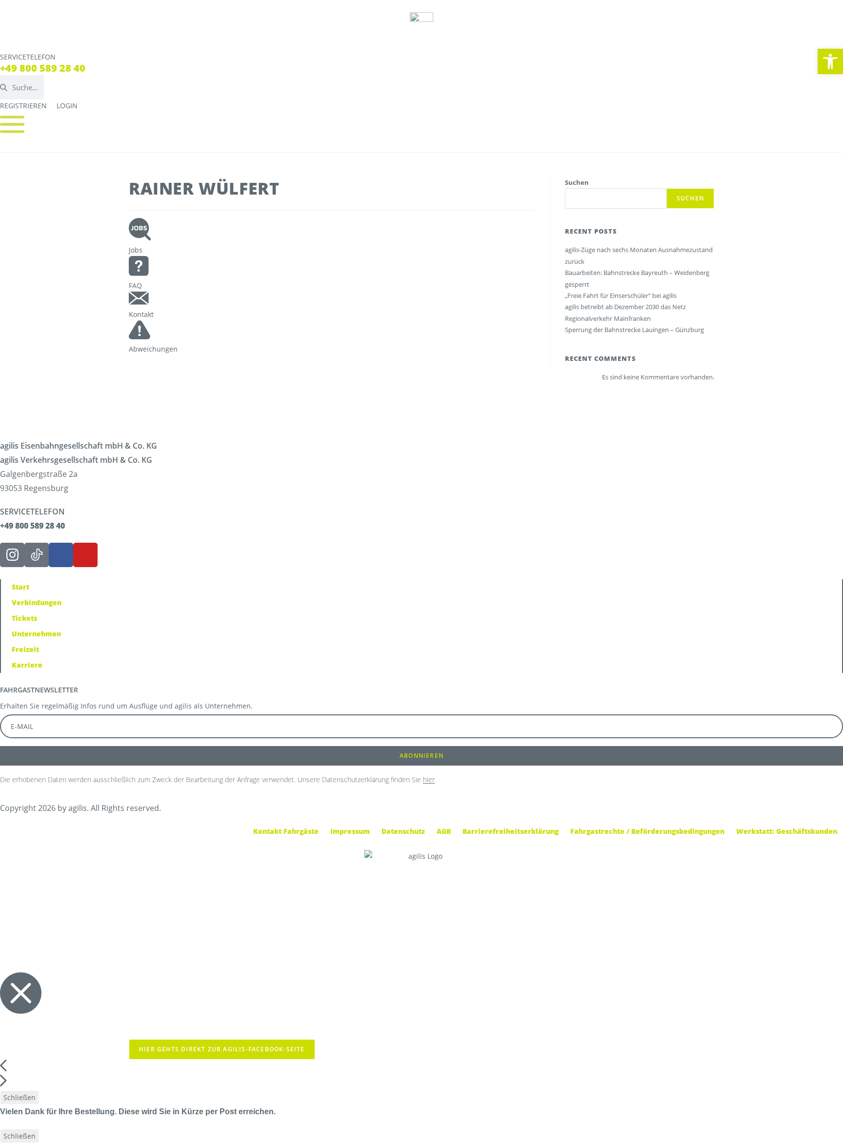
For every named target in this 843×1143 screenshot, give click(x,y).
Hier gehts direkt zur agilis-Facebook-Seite (222, 1049)
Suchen (577, 182)
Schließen (19, 1097)
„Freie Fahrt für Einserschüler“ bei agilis (621, 295)
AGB (444, 831)
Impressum (350, 831)
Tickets (24, 618)
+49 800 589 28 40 (42, 68)
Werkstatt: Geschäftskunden (786, 831)
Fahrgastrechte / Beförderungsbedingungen (647, 831)
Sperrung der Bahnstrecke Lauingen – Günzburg (634, 329)
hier (429, 779)
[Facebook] (61, 555)
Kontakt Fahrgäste (286, 831)
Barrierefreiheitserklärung (510, 831)
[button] (830, 61)
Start (20, 586)
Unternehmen (36, 633)
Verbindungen (36, 602)
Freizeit (25, 649)
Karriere (27, 665)
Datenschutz (403, 831)
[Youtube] (85, 555)
